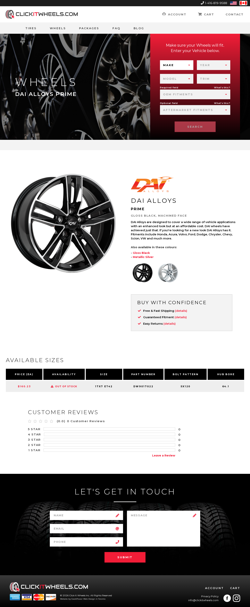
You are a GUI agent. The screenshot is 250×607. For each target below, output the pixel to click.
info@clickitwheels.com (203, 600)
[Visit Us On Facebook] (227, 598)
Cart (208, 14)
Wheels (58, 28)
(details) (181, 311)
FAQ (116, 28)
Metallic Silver (143, 257)
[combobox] (176, 65)
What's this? (222, 87)
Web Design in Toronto (94, 599)
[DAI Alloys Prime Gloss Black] (142, 272)
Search (195, 126)
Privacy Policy (210, 596)
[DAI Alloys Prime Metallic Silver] (168, 272)
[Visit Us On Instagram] (236, 598)
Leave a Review (163, 455)
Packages (89, 28)
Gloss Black (141, 253)
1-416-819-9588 (216, 3)
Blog (139, 28)
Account (176, 14)
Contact (235, 14)
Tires (31, 28)
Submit (125, 557)
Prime (138, 209)
